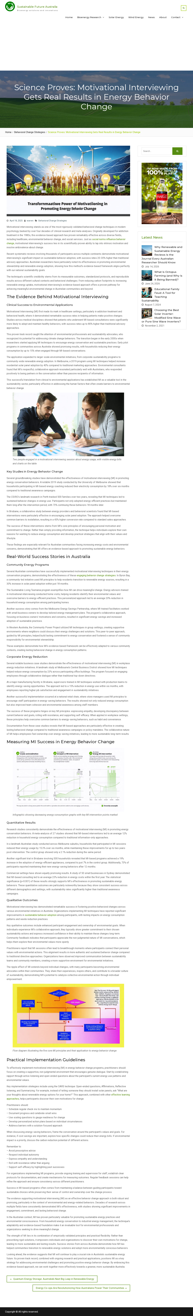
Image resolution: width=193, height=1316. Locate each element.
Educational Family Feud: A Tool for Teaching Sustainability (160, 295)
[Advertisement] (96, 48)
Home (69, 17)
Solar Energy (116, 17)
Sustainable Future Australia (37, 6)
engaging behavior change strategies (96, 575)
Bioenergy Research (89, 17)
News (151, 17)
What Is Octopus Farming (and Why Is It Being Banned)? (168, 275)
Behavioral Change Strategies (52, 220)
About (163, 17)
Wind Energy (136, 17)
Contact (175, 17)
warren (30, 220)
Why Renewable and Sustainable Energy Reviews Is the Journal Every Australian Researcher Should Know (162, 255)
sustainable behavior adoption (41, 915)
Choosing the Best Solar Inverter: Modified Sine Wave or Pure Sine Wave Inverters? (161, 316)
